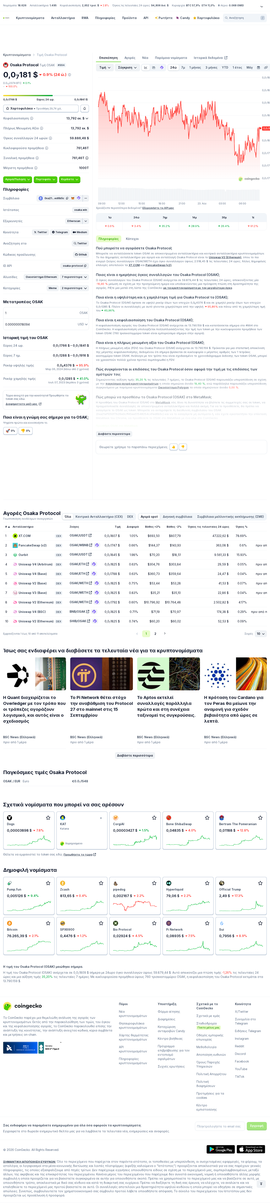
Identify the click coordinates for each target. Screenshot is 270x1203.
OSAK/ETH (77, 564)
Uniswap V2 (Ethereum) (225, 257)
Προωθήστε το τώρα (77, 854)
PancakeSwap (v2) (158, 265)
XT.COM (134, 265)
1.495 (53, 5)
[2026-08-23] (258, 67)
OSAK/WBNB (79, 545)
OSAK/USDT (79, 535)
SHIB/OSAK (78, 621)
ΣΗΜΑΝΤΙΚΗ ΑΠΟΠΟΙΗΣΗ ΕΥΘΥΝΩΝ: (29, 1161)
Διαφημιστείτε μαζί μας (22, 404)
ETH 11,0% (208, 5)
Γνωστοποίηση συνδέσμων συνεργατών (28, 518)
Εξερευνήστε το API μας (158, 208)
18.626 (22, 5)
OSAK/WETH (79, 583)
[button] (80, 210)
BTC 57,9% (193, 5)
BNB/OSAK (77, 611)
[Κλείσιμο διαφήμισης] (101, 818)
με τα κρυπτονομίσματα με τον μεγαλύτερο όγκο (197, 287)
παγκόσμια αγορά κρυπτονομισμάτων (132, 383)
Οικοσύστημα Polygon (173, 387)
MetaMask (162, 402)
